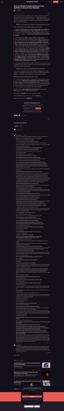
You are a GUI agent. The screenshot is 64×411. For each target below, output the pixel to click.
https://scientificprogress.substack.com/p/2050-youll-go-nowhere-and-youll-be (29, 226)
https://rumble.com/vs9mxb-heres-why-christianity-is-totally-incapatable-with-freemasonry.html (32, 334)
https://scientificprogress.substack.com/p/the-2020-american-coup (27, 197)
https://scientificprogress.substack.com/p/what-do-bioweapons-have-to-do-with (30, 223)
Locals (39, 93)
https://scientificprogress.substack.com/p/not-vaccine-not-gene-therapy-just (29, 222)
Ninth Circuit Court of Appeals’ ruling (26, 27)
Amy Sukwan (18, 345)
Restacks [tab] (20, 126)
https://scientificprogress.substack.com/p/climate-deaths (26, 262)
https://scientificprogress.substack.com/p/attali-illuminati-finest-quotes (28, 282)
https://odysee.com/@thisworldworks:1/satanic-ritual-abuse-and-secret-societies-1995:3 (31, 330)
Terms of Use (37, 398)
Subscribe (56, 1)
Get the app (37, 406)
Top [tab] (15, 360)
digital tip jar (29, 98)
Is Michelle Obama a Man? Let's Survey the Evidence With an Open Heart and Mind (27, 364)
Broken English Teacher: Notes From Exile (31, 89)
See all (16, 389)
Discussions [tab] (21, 360)
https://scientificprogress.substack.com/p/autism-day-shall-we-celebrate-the (29, 147)
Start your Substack (29, 406)
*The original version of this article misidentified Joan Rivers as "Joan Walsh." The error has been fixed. (27, 366)
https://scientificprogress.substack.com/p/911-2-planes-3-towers (27, 183)
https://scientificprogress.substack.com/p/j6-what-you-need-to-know (28, 193)
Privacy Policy (40, 399)
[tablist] (18, 126)
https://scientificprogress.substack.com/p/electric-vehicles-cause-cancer (28, 231)
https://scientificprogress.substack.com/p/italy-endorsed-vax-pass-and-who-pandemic (31, 203)
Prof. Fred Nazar (19, 135)
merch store (38, 95)
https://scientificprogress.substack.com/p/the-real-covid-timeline (27, 220)
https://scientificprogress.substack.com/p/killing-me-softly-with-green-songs (29, 256)
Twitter (34, 93)
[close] (41, 383)
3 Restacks (25, 115)
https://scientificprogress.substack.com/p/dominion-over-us (26, 199)
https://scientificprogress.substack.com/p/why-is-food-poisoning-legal (28, 157)
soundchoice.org (21, 212)
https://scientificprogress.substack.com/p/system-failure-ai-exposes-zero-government (31, 161)
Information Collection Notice (31, 399)
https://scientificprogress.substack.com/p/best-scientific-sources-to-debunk (29, 246)
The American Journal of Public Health (22, 76)
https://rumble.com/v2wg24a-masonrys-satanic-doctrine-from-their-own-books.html (30, 326)
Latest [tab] (18, 360)
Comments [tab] (16, 126)
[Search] (49, 2)
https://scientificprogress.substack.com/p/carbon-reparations (26, 259)
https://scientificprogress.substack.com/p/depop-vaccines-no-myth (27, 237)
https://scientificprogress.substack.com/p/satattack (25, 250)
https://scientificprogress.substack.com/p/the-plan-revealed (26, 303)
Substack (23, 93)
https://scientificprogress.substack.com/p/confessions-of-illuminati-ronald (29, 279)
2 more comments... (17, 355)
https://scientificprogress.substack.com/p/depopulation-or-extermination (28, 187)
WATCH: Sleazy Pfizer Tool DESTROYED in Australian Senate (32, 68)
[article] (32, 366)
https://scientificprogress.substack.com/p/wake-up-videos (26, 217)
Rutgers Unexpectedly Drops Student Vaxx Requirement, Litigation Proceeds (34, 24)
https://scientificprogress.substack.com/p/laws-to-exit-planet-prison (27, 306)
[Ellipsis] (49, 135)
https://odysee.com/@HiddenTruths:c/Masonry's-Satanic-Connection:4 (28, 324)
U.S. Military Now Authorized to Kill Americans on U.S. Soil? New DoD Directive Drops (27, 382)
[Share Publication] (52, 2)
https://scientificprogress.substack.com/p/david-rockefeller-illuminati (28, 276)
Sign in (61, 1)
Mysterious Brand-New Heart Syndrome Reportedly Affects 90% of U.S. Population (26, 373)
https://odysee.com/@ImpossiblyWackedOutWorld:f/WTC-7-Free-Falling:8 (29, 171)
